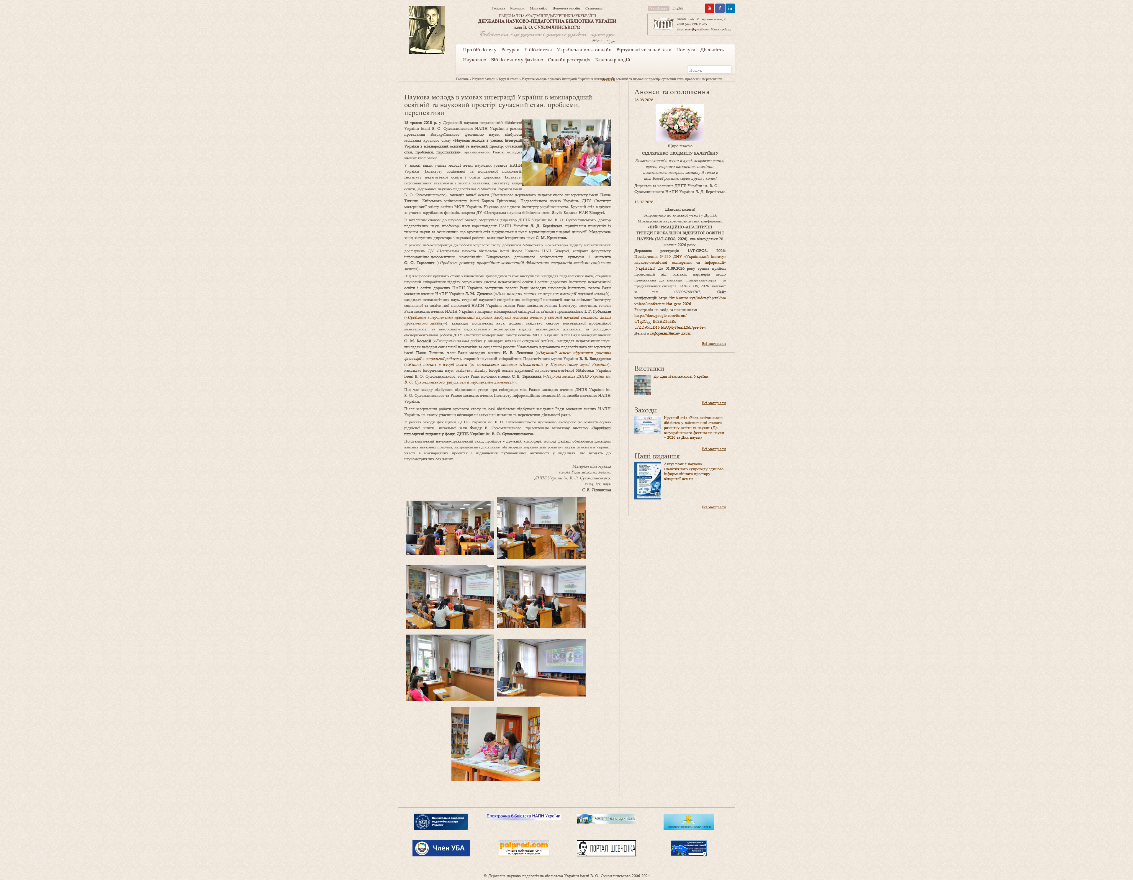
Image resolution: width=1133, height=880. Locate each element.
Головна (498, 8)
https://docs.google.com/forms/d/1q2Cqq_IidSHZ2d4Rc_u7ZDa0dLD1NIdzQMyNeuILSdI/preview (670, 321)
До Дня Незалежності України (681, 376)
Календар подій (612, 59)
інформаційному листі (670, 333)
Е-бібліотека (538, 49)
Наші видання (657, 456)
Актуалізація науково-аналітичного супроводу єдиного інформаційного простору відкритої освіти (693, 471)
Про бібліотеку (480, 49)
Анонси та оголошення (672, 91)
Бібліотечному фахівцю (517, 59)
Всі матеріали (714, 343)
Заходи (645, 409)
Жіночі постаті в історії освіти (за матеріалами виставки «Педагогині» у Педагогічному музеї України (506, 364)
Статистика (593, 8)
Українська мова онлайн (584, 49)
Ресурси (510, 49)
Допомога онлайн (566, 8)
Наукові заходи (483, 78)
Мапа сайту (538, 8)
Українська (658, 8)
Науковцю (474, 59)
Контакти (517, 8)
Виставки (649, 368)
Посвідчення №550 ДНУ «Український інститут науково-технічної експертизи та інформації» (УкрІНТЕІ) (680, 262)
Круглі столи (508, 78)
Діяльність (712, 49)
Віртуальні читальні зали (644, 49)
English (677, 8)
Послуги (685, 49)
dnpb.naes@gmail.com (693, 29)
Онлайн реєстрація (569, 59)
